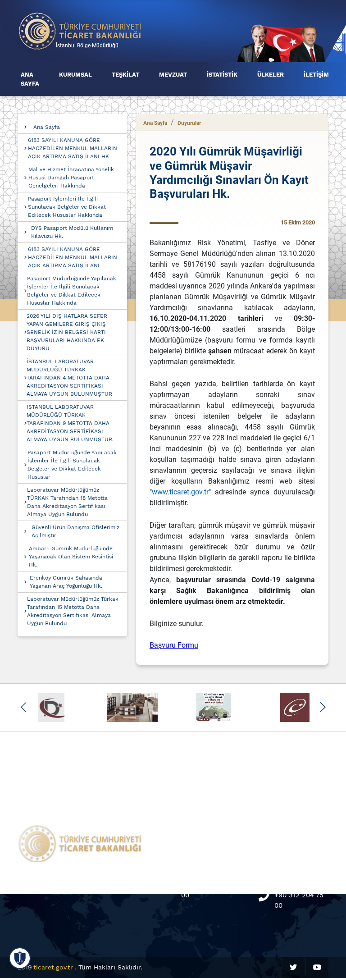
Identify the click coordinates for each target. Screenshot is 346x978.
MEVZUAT (173, 74)
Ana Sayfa (46, 127)
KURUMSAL (75, 74)
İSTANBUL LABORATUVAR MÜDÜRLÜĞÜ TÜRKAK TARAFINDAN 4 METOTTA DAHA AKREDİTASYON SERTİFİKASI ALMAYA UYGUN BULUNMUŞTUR (69, 377)
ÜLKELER (270, 74)
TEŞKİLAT (125, 74)
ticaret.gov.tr (53, 967)
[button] (24, 707)
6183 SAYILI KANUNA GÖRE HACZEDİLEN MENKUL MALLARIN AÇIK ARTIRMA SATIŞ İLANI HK (72, 148)
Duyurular (189, 123)
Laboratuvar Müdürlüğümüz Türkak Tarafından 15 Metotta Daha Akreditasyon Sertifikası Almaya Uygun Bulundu (72, 611)
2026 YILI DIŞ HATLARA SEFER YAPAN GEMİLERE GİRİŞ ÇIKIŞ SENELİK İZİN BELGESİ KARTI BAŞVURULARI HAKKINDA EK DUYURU (67, 332)
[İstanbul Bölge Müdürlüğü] (80, 30)
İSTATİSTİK (222, 74)
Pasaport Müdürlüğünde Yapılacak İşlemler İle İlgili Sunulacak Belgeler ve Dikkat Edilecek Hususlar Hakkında (71, 290)
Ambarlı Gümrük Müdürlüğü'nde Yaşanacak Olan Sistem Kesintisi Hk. (71, 556)
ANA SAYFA (30, 79)
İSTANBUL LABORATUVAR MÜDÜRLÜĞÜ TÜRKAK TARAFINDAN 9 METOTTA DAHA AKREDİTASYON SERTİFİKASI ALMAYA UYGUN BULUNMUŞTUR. (70, 423)
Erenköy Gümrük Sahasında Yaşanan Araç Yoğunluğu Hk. (66, 582)
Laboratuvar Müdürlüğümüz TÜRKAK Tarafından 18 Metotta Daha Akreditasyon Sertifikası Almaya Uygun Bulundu (67, 502)
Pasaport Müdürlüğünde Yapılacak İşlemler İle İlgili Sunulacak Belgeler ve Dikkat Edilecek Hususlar (72, 464)
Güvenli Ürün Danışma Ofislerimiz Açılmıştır (75, 531)
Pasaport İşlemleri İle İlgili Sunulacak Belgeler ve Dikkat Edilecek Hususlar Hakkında (67, 207)
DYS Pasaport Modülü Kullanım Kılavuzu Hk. (72, 232)
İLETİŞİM (316, 74)
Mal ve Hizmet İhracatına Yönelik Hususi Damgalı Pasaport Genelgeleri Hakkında (71, 177)
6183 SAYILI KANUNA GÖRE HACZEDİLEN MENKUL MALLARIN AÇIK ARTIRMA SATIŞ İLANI (72, 257)
